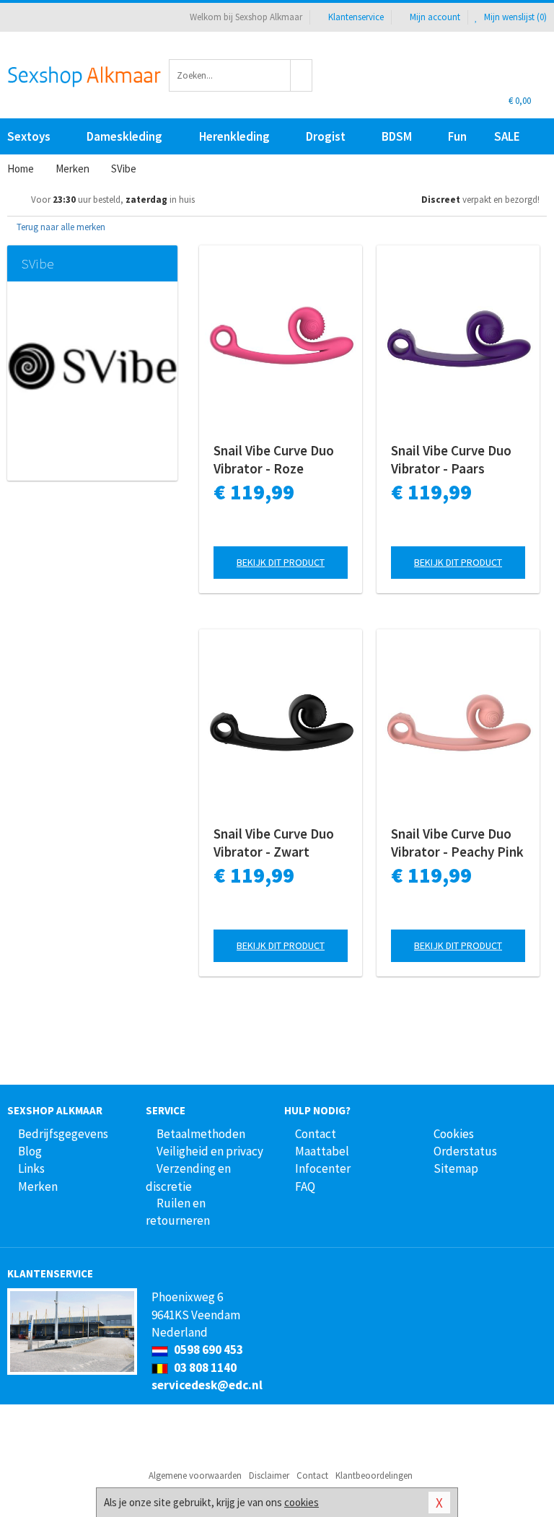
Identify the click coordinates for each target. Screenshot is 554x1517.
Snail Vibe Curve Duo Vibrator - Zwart (274, 842)
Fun (457, 136)
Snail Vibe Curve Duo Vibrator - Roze (274, 459)
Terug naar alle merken (59, 227)
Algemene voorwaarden (195, 1475)
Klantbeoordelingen (374, 1475)
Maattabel (322, 1151)
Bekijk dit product (281, 562)
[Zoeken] (301, 75)
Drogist (326, 136)
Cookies (454, 1134)
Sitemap (456, 1168)
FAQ (305, 1186)
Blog (30, 1151)
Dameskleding (124, 136)
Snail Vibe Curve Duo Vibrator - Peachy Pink (457, 842)
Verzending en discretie (188, 1177)
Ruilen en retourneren (178, 1211)
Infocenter (323, 1168)
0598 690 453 (207, 1350)
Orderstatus (465, 1151)
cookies (301, 1502)
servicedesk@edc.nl (207, 1385)
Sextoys (28, 136)
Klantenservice (356, 17)
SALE (507, 136)
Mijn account (435, 17)
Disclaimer (269, 1475)
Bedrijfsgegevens (63, 1134)
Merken (38, 1186)
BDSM (397, 136)
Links (31, 1168)
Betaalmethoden (201, 1134)
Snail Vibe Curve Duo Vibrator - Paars (451, 459)
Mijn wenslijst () (514, 17)
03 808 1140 (204, 1368)
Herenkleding (234, 136)
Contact (315, 1134)
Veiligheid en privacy (210, 1151)
